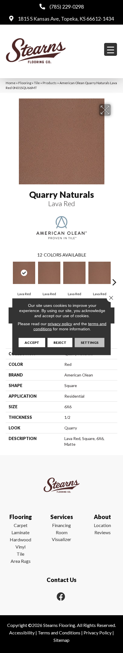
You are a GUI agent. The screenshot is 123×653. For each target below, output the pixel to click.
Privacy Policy (98, 632)
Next (114, 273)
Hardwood (20, 539)
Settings (89, 342)
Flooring (24, 83)
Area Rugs (21, 561)
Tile (37, 83)
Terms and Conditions (59, 632)
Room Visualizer (61, 536)
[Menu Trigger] (110, 49)
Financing (61, 525)
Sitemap (61, 640)
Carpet (20, 525)
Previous (8, 273)
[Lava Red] (24, 272)
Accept (32, 342)
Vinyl (20, 546)
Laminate (20, 532)
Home (10, 83)
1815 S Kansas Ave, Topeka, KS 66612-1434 (66, 18)
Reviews (102, 532)
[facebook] (61, 596)
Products (50, 83)
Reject (59, 342)
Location (102, 525)
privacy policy (60, 323)
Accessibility (22, 632)
